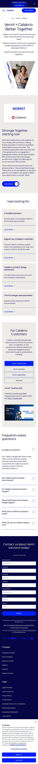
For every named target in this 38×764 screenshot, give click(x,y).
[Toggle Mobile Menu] (3, 10)
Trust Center (6, 716)
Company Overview (8, 653)
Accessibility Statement (10, 712)
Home (13, 18)
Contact (5, 669)
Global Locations (7, 673)
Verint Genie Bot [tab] (19, 369)
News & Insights (7, 657)
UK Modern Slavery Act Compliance (13, 704)
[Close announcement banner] (34, 3)
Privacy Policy (32, 630)
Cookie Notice (7, 700)
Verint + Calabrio (21, 18)
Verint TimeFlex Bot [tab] (19, 363)
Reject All (19, 754)
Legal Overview (7, 687)
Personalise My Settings (19, 749)
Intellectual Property (9, 708)
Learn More (8, 229)
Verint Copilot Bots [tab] (19, 375)
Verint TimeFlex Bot (15, 398)
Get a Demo (29, 10)
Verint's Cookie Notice (18, 745)
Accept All (19, 760)
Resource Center (8, 661)
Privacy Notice (7, 696)
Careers (4, 665)
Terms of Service (18, 632)
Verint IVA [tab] (19, 380)
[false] (35, 722)
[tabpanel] (19, 404)
